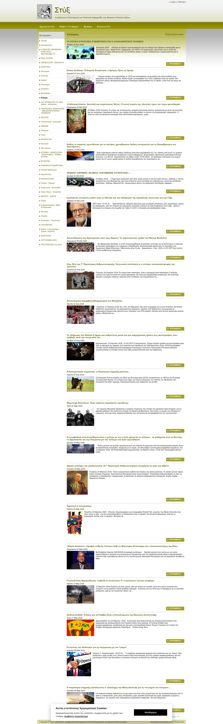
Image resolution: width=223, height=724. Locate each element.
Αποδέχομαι (151, 712)
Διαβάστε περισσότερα (76, 716)
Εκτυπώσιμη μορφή (175, 34)
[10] (173, 717)
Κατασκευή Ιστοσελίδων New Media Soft (167, 722)
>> (178, 717)
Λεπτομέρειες (175, 64)
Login (173, 2)
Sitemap (181, 2)
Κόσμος (73, 34)
